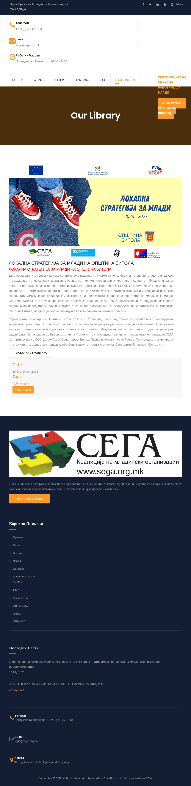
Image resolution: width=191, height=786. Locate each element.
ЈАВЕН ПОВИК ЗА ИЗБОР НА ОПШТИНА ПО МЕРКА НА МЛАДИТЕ (56, 687)
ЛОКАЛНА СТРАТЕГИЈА (31, 353)
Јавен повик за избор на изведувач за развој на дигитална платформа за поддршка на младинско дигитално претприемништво (84, 667)
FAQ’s (16, 590)
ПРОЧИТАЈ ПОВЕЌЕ (30, 498)
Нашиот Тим (20, 598)
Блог (102, 80)
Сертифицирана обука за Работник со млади (172, 85)
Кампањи (83, 80)
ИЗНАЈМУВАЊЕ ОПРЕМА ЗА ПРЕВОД (172, 108)
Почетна (17, 80)
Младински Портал (24, 576)
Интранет (18, 569)
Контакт (17, 553)
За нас (37, 80)
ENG (179, 5)
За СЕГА (18, 582)
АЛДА (17, 613)
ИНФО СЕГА (20, 606)
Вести (16, 545)
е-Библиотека (125, 80)
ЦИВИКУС (19, 621)
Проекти (18, 537)
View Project (23, 390)
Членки (59, 80)
